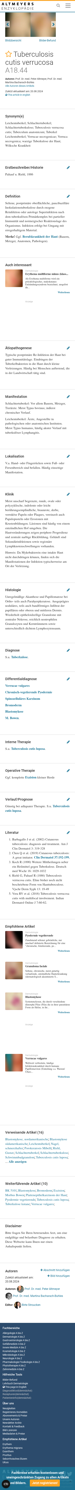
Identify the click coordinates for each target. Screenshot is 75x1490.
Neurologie (8, 1358)
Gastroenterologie (12, 1340)
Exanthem (8, 1451)
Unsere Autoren (11, 1419)
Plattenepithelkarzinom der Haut (46, 1195)
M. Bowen (12, 718)
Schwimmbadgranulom (20, 1157)
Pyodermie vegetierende (20, 1199)
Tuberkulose (19, 657)
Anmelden (22, 1412)
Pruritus (7, 1455)
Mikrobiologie (10, 1354)
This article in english (18, 94)
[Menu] (68, 6)
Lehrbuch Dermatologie (15, 1383)
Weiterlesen (64, 292)
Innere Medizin (10, 1347)
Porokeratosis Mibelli (38, 1148)
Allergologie (9, 1333)
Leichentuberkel (39, 1144)
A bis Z (19, 1333)
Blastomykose (14, 711)
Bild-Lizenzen (10, 1430)
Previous (7, 24)
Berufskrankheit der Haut (40, 236)
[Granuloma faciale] (14, 970)
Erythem (7, 1444)
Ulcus (6, 1462)
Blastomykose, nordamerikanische (26, 1139)
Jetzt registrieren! (45, 1483)
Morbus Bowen (14, 1195)
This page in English (16, 1387)
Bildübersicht (13, 40)
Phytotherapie (10, 1365)
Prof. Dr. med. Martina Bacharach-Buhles (37, 1296)
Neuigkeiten (9, 1408)
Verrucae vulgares (17, 685)
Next (53, 24)
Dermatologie (10, 1336)
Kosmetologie (10, 1351)
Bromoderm (13, 705)
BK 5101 (11, 1190)
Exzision (30, 777)
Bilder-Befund (47, 40)
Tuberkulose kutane (17, 1204)
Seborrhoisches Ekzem (15, 1458)
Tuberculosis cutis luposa (28, 748)
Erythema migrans (12, 1447)
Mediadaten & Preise (14, 1433)
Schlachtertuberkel (27, 1152)
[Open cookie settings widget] (6, 1484)
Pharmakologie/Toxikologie (17, 1362)
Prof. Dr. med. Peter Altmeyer (42, 1289)
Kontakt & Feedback (13, 1426)
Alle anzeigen (18, 1161)
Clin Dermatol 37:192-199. (52, 857)
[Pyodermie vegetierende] (14, 940)
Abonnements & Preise (15, 1415)
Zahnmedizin (10, 1369)
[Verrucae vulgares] (14, 1062)
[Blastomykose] (14, 1001)
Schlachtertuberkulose (54, 1152)
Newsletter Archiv (12, 1422)
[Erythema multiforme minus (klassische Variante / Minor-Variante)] (14, 278)
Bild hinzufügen (60, 1276)
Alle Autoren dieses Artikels (19, 85)
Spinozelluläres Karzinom (22, 698)
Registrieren (9, 1412)
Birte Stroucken (30, 1305)
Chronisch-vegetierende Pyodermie (28, 692)
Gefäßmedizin (10, 1344)
